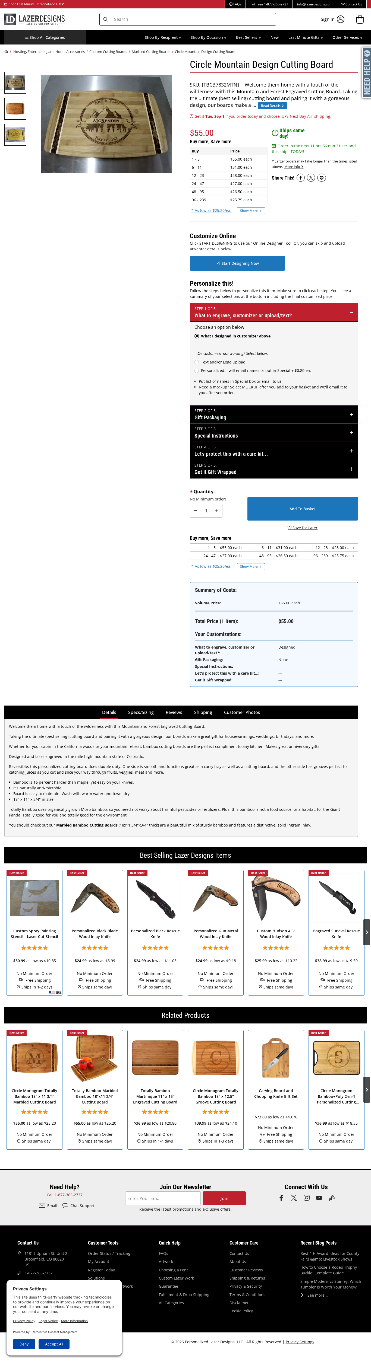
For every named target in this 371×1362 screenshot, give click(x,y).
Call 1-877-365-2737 (65, 1194)
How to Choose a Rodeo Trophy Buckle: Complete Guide (328, 1270)
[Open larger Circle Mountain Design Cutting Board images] (106, 124)
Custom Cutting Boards (108, 51)
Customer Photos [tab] (242, 712)
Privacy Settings (300, 1341)
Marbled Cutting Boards (151, 51)
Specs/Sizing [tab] (141, 712)
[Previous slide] (4, 932)
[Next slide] (366, 932)
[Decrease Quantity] (195, 511)
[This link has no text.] (301, 178)
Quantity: (204, 492)
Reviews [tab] (174, 712)
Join (224, 1198)
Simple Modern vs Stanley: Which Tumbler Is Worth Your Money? (330, 1284)
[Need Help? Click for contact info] (367, 72)
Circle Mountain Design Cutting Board (205, 51)
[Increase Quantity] (216, 511)
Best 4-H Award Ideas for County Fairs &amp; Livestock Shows (329, 1256)
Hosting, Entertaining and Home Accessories (49, 51)
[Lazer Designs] (34, 19)
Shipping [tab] (204, 712)
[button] (45, 37)
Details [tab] (110, 712)
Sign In (328, 19)
